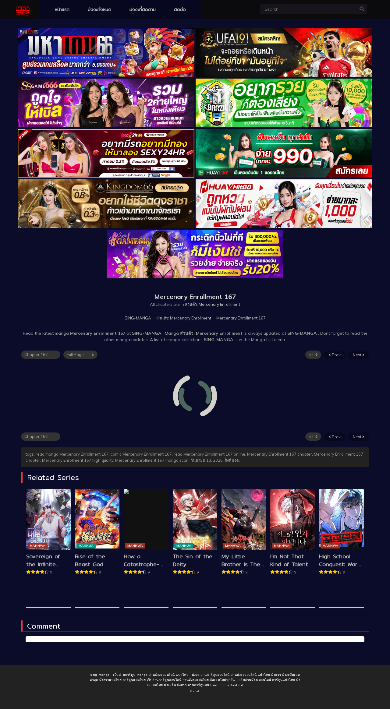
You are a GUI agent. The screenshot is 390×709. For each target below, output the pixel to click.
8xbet (195, 691)
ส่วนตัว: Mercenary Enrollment (212, 304)
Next (357, 354)
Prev (336, 354)
